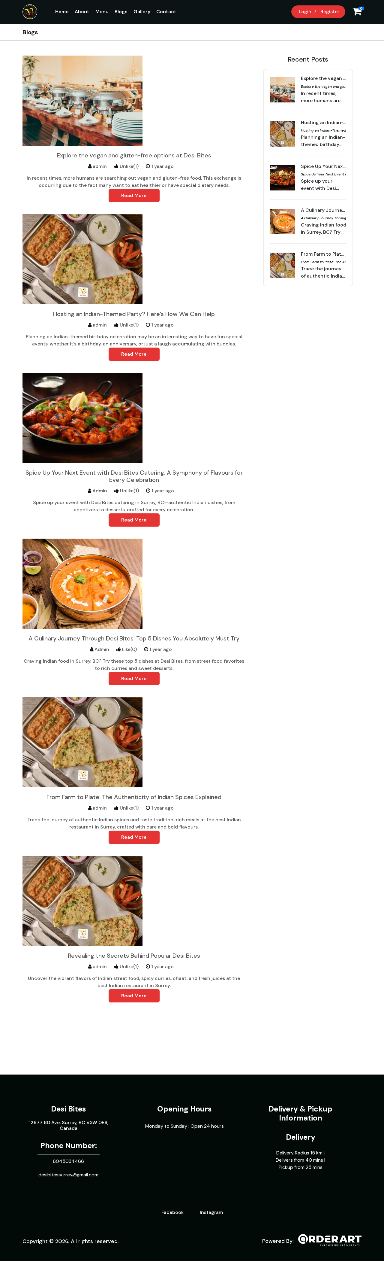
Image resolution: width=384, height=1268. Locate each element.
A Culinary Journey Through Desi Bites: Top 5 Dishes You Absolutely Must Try (133, 638)
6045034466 (68, 1161)
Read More (134, 195)
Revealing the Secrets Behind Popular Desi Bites (134, 955)
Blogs (121, 11)
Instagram (211, 1212)
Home (62, 11)
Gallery (142, 11)
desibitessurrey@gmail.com (68, 1175)
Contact (166, 11)
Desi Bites (68, 1109)
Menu (102, 11)
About (82, 11)
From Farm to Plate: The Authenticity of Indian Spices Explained (133, 797)
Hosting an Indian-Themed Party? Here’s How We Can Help (134, 314)
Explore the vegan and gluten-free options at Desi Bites (134, 155)
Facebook (172, 1212)
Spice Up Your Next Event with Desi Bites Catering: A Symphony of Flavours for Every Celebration (134, 476)
